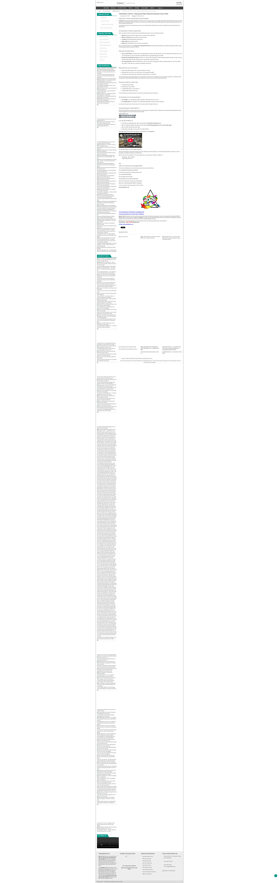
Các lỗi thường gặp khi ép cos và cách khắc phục (158, 125)
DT (176, 216)
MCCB (123, 35)
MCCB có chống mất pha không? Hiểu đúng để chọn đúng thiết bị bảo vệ (136, 358)
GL (121, 217)
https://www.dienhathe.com (126, 224)
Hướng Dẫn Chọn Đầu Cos (153, 123)
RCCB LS (128, 37)
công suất (127, 23)
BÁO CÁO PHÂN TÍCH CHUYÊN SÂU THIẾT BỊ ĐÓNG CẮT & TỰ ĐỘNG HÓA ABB (150, 348)
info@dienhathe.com (171, 866)
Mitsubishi (136, 78)
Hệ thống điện (125, 90)
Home (99, 11)
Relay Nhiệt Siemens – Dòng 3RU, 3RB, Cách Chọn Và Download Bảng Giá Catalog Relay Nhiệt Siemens (171, 348)
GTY (120, 217)
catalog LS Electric (154, 110)
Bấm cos (124, 125)
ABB (126, 99)
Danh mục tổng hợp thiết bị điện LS (143, 45)
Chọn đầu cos (125, 123)
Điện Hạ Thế (122, 216)
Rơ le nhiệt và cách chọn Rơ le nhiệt (127, 347)
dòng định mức (125, 111)
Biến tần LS (125, 43)
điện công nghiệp (162, 20)
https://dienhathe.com (127, 158)
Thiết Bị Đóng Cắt (116, 11)
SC (174, 216)
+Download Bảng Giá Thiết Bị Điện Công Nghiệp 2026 (131, 212)
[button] (123, 113)
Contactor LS (125, 39)
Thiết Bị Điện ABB (129, 78)
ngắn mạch (138, 35)
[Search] (157, 3)
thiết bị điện (133, 20)
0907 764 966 (179, 4)
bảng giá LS (146, 110)
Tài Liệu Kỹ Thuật (106, 11)
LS (119, 20)
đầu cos (133, 129)
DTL (179, 216)
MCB (123, 37)
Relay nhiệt (124, 41)
